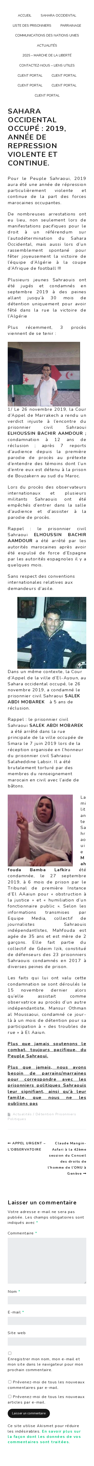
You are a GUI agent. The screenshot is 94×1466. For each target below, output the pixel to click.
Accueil (24, 15)
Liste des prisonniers (32, 25)
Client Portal (30, 75)
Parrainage (70, 25)
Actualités (47, 45)
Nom (14, 1291)
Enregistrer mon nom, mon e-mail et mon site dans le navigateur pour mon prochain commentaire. (45, 1364)
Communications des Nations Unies (47, 35)
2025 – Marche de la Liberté (47, 55)
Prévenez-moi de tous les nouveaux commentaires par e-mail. (46, 1385)
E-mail (16, 1312)
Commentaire (22, 1233)
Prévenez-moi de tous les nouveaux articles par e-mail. (46, 1399)
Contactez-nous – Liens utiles (47, 65)
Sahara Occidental (58, 15)
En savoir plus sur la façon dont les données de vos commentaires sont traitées (44, 1437)
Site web (17, 1333)
